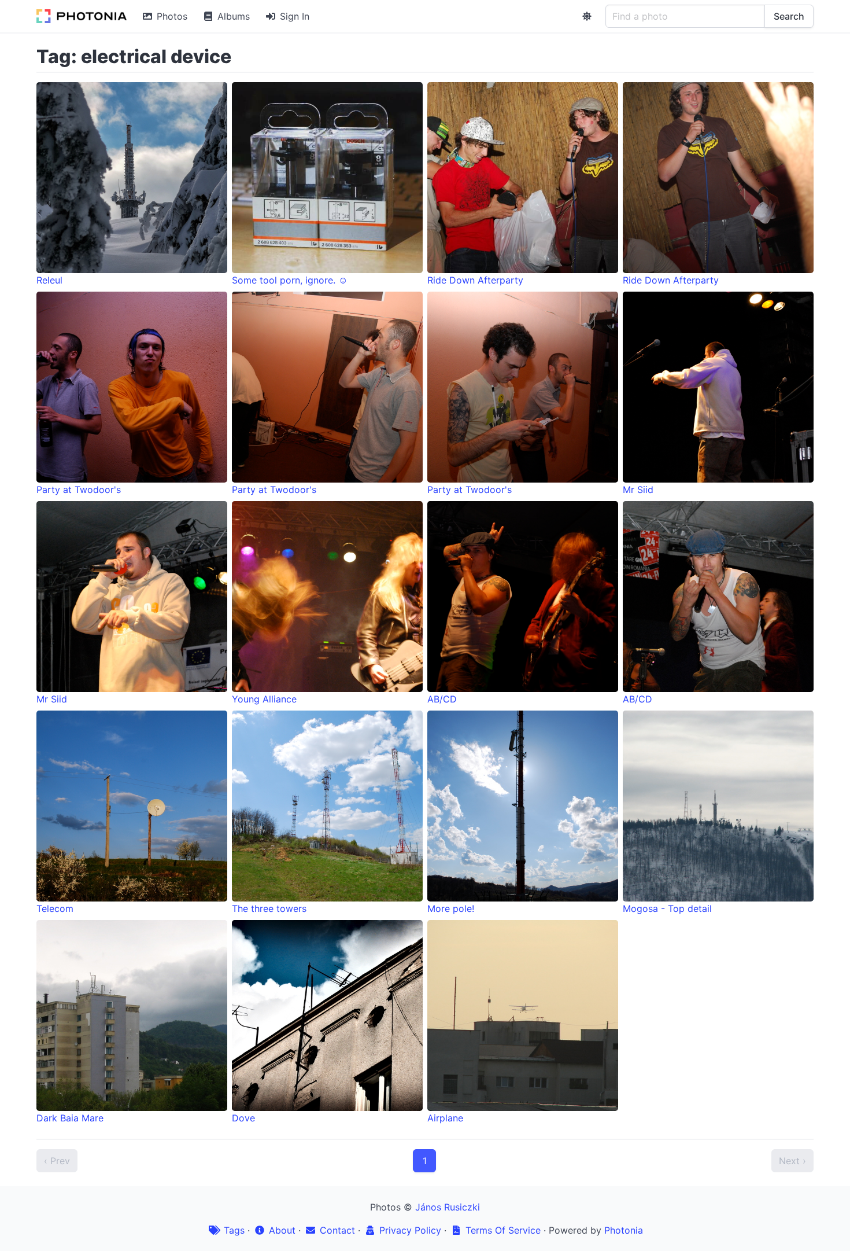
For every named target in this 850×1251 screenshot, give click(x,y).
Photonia (623, 1230)
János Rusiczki (447, 1207)
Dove (243, 1118)
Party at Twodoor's (78, 489)
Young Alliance (264, 699)
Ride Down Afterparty (475, 280)
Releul (49, 280)
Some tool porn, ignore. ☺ (290, 280)
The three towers (269, 908)
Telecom (54, 908)
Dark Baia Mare (70, 1118)
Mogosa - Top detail (667, 908)
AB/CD (442, 699)
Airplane (445, 1118)
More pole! (450, 908)
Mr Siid (638, 489)
